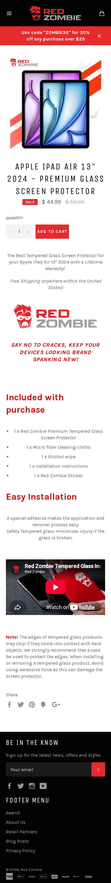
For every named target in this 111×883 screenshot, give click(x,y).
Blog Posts (17, 841)
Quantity (14, 218)
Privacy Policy (20, 850)
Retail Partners (21, 831)
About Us (15, 822)
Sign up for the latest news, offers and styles (53, 755)
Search (13, 813)
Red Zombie (31, 869)
